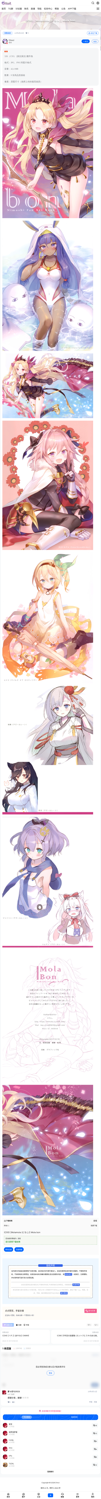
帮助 (57, 8)
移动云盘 (8, 1250)
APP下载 (72, 8)
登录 (50, 1373)
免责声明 (76, 1285)
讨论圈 (19, 8)
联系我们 (68, 1274)
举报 (90, 1402)
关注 (86, 41)
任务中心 (48, 8)
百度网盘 (19, 1250)
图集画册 (7, 33)
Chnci (57, 1483)
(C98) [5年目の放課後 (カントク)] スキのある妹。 (78, 1335)
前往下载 (94, 33)
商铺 (33, 8)
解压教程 (64, 1293)
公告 (63, 8)
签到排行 (50, 1472)
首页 (4, 8)
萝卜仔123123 (14, 1391)
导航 (39, 8)
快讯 (26, 8)
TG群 (10, 8)
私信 (95, 41)
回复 (95, 1402)
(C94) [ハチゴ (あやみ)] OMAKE (15, 1335)
